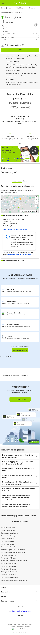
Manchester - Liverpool (8, 569)
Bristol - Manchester (8, 544)
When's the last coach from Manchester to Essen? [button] (17, 476)
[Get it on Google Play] (15, 611)
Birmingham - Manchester (9, 533)
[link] (20, 412)
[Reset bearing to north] (36, 202)
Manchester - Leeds (7, 541)
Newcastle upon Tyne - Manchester (13, 550)
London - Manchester (8, 530)
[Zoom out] (36, 199)
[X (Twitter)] (21, 620)
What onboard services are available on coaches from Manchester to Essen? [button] (16, 506)
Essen (25, 181)
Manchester (32, 8)
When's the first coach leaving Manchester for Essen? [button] (18, 470)
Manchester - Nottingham (9, 577)
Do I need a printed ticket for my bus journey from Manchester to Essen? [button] (17, 483)
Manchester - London (8, 527)
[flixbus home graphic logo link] (20, 2)
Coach (10, 8)
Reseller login (12, 624)
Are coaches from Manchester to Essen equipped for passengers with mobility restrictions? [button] (16, 498)
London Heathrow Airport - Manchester (14, 580)
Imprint (13, 626)
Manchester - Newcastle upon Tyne (13, 552)
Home (3, 8)
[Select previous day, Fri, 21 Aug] (34, 34)
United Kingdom (20, 8)
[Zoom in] (36, 197)
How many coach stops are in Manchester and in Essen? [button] (18, 490)
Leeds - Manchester (7, 539)
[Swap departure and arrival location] (36, 25)
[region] (20, 204)
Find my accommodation (13, 45)
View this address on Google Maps (15, 229)
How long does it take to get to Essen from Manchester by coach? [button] (17, 456)
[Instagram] (19, 620)
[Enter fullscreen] (36, 206)
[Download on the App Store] (27, 611)
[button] (20, 22)
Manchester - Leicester (9, 563)
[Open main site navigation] (2, 2)
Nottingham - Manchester (9, 572)
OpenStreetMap (31, 211)
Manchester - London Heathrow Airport (14, 561)
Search (20, 50)
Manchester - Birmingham (9, 536)
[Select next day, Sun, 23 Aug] (36, 34)
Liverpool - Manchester (8, 574)
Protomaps (23, 211)
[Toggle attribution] (37, 211)
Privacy (19, 624)
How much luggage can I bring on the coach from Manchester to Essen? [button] (17, 463)
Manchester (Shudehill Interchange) (19, 255)
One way (8, 17)
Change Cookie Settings (22, 629)
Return (19, 17)
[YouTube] (20, 620)
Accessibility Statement (23, 626)
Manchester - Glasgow (8, 558)
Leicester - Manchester (9, 566)
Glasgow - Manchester (8, 555)
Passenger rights (27, 624)
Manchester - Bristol (8, 547)
